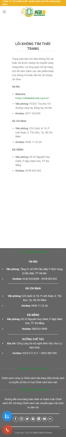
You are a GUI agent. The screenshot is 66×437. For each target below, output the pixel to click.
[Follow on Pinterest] (33, 419)
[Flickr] (50, 419)
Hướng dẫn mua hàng (16, 399)
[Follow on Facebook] (15, 419)
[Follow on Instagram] (21, 419)
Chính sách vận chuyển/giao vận (40, 403)
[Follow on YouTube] (44, 419)
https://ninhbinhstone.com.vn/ (32, 98)
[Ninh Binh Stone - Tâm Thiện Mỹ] (33, 11)
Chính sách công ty (12, 378)
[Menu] (4, 12)
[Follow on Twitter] (27, 419)
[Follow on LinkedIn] (38, 419)
